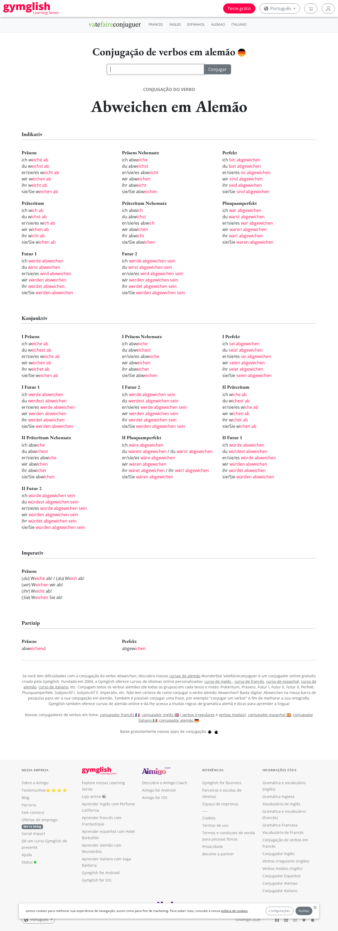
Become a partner (218, 853)
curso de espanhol (282, 681)
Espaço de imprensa (220, 803)
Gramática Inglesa (278, 796)
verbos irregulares (198, 714)
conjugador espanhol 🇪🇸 (269, 714)
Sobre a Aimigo (35, 782)
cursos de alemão (184, 675)
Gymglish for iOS (96, 880)
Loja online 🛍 (94, 796)
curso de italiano (53, 686)
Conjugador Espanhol (281, 875)
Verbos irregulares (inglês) (285, 861)
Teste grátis (239, 8)
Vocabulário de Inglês (281, 803)
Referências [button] (213, 770)
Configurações (279, 911)
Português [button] (280, 8)
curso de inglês (218, 681)
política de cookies (234, 911)
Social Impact (33, 833)
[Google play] (210, 731)
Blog (25, 797)
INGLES (175, 24)
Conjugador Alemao (279, 883)
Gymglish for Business (222, 782)
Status (28, 862)
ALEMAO (218, 24)
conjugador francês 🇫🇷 (120, 714)
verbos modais (232, 714)
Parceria (29, 804)
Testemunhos (34, 790)
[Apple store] (216, 731)
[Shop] (310, 8)
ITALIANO (239, 24)
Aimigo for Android (159, 790)
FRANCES (155, 24)
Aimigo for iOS (154, 797)
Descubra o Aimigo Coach (164, 782)
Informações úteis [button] (279, 770)
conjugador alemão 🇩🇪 (179, 720)
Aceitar (304, 911)
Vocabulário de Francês (283, 832)
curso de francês (249, 681)
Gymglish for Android (101, 872)
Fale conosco (33, 812)
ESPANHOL (196, 24)
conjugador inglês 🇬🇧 (160, 714)
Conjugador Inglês (278, 853)
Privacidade (212, 846)
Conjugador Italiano (279, 890)
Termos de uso (215, 825)
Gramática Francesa (280, 825)
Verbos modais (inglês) (282, 868)
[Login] (328, 8)
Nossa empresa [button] (35, 770)
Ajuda (27, 854)
